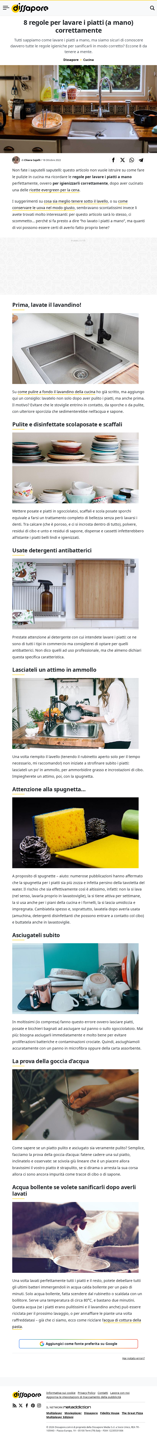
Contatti (103, 1393)
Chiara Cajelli (32, 160)
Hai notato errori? (133, 1358)
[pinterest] (33, 1405)
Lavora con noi (120, 1393)
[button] (113, 160)
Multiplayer (54, 1413)
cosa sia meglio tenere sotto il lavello (76, 201)
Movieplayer (73, 1413)
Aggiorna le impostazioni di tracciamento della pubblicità (83, 1397)
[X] (21, 1405)
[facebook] (27, 1405)
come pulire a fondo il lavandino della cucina (56, 391)
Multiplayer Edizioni (59, 1417)
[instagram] (39, 1405)
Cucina (88, 60)
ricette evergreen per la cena (54, 189)
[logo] (29, 8)
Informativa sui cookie (60, 1393)
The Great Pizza (132, 1413)
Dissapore (70, 60)
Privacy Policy (86, 1393)
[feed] (14, 1405)
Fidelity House (109, 1413)
